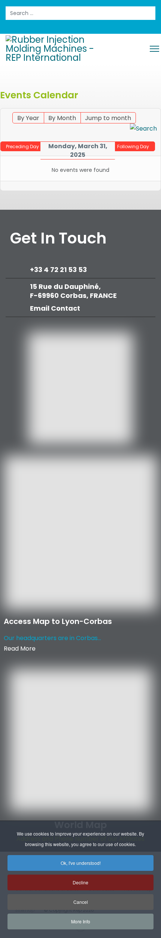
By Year (28, 118)
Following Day (133, 146)
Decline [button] (80, 882)
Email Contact (55, 308)
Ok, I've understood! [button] (81, 863)
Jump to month (108, 118)
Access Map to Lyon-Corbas (58, 621)
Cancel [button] (80, 902)
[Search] (143, 128)
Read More (20, 648)
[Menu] (154, 49)
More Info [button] (80, 921)
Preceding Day (22, 146)
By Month (62, 118)
